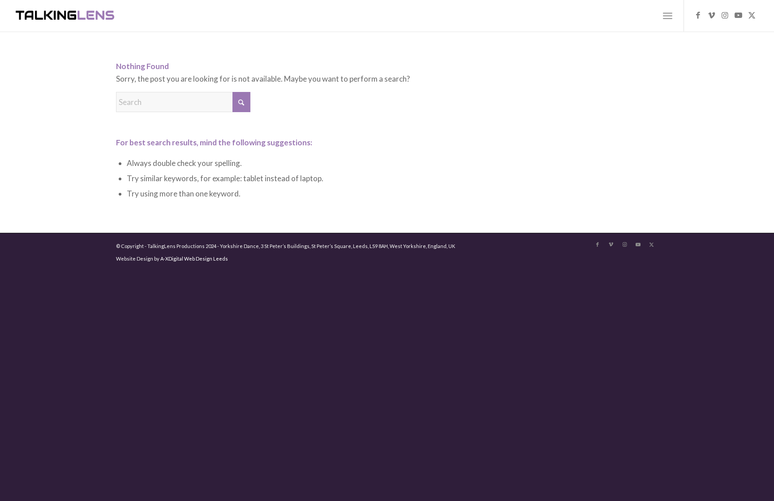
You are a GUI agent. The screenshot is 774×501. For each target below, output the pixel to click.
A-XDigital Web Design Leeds (194, 258)
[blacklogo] (65, 15)
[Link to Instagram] (724, 15)
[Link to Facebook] (698, 15)
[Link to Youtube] (738, 15)
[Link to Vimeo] (711, 15)
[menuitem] (667, 15)
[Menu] (667, 15)
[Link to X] (751, 15)
